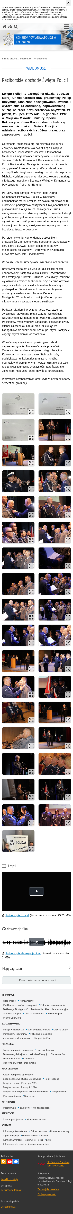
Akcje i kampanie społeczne (18, 1050)
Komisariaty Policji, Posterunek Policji (23, 1139)
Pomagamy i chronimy (15, 1033)
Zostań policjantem (13, 1119)
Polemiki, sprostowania (52, 1005)
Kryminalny (8, 1101)
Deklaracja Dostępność (15, 1009)
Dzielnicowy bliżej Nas (15, 1054)
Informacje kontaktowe (15, 1131)
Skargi (44, 1135)
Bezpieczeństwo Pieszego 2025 (20, 1083)
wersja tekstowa (8, 1207)
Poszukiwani (9, 1107)
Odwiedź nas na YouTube (10, 1161)
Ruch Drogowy (10, 1068)
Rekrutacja (8, 1113)
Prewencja (8, 1044)
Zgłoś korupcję (11, 1135)
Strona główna (9, 58)
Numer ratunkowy (59, 1131)
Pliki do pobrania (12, 1096)
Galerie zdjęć (60, 1029)
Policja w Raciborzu (13, 1029)
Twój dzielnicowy (45, 1050)
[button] (66, 26)
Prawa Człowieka (12, 1017)
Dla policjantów (42, 1038)
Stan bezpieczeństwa (38, 1029)
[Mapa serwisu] (10, 26)
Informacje (26, 58)
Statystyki (29, 1096)
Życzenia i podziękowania (17, 1038)
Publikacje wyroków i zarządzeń (20, 1005)
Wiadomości (40, 58)
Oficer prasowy (39, 1131)
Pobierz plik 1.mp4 (17, 915)
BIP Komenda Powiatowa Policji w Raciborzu (58, 1163)
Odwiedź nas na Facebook (16, 1161)
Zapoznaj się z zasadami (48, 1189)
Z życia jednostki (11, 1023)
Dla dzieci (28, 1058)
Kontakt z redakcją (9, 1179)
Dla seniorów (58, 1054)
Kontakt (6, 1125)
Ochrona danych (12, 1013)
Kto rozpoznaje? (41, 1107)
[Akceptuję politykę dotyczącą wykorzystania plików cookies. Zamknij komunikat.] (68, 2)
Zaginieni (25, 1107)
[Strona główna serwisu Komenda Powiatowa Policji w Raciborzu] (4, 26)
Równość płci (55, 1013)
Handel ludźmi (30, 1135)
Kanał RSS (3, 1161)
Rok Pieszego (51, 1078)
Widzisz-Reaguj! (38, 1054)
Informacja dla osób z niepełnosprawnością (26, 1144)
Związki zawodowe (34, 1013)
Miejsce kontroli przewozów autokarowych (25, 1091)
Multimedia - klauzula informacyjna (49, 1009)
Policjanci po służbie (41, 1033)
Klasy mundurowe (36, 1119)
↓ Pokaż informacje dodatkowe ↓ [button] (36, 980)
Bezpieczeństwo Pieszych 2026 (20, 1087)
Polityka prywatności (47, 1194)
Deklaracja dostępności (11, 1190)
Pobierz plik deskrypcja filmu (23, 953)
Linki (48, 1139)
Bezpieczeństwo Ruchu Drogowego (22, 1078)
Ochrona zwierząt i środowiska (19, 1062)
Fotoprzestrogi (59, 1091)
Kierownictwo (27, 1000)
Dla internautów (11, 1058)
